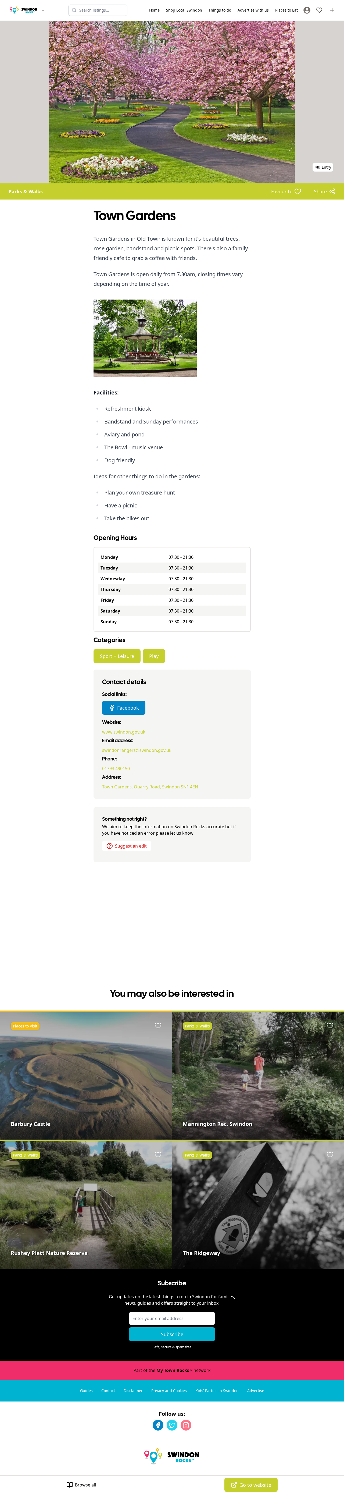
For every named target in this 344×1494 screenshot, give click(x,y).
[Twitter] (172, 1425)
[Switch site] (43, 10)
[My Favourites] (319, 10)
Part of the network (172, 1370)
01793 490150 (116, 768)
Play (154, 656)
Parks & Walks (26, 191)
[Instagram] (186, 1425)
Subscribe (172, 1334)
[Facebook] (158, 1425)
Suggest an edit (131, 846)
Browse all (85, 1485)
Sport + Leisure (117, 656)
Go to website (255, 1485)
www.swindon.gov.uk (123, 732)
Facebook (128, 708)
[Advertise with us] (332, 10)
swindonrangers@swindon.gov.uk (136, 750)
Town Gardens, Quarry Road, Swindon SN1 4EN (150, 787)
